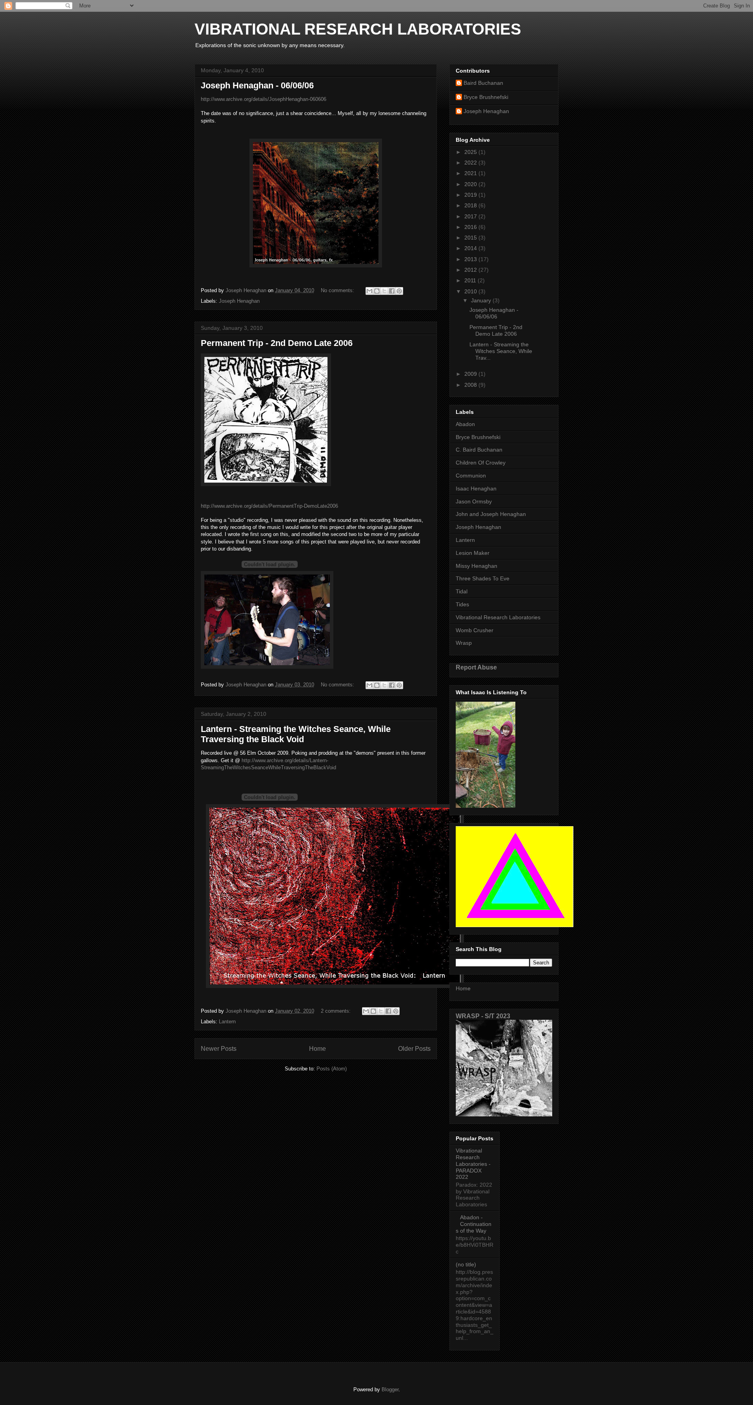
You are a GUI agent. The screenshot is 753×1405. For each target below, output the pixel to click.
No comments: (338, 290)
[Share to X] (384, 291)
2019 (471, 195)
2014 (471, 248)
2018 (471, 205)
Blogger (390, 1389)
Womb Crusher (474, 630)
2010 (471, 291)
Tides (462, 604)
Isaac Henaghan (476, 488)
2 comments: (336, 1011)
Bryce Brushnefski (486, 97)
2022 (471, 162)
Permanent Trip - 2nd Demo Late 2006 (277, 343)
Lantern (227, 1021)
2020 (471, 184)
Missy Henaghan (476, 566)
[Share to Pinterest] (399, 291)
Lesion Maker (472, 553)
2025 (471, 152)
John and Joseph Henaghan (491, 514)
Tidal (461, 591)
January (482, 300)
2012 (471, 270)
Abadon (465, 424)
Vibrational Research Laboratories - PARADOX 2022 (473, 1163)
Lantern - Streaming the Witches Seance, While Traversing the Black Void (296, 734)
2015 (471, 237)
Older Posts (414, 1048)
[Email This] (369, 291)
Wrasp (464, 643)
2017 (471, 216)
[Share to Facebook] (392, 291)
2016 (471, 227)
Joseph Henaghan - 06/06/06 (257, 85)
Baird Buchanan (483, 83)
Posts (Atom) (331, 1069)
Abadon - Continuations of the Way (473, 1224)
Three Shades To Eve (482, 578)
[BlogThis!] (377, 291)
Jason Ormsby (474, 501)
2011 (471, 280)
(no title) (466, 1264)
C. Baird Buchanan (479, 449)
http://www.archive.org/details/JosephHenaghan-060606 (263, 99)
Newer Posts (218, 1048)
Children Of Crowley (481, 462)
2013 (471, 259)
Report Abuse (476, 667)
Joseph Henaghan (239, 301)
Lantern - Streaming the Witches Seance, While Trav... (500, 351)
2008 (471, 385)
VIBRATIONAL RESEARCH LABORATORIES (358, 29)
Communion (471, 475)
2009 (471, 374)
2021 (471, 173)
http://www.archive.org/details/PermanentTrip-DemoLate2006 (269, 506)
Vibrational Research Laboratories (498, 617)
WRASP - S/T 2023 (483, 1015)
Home (317, 1048)
